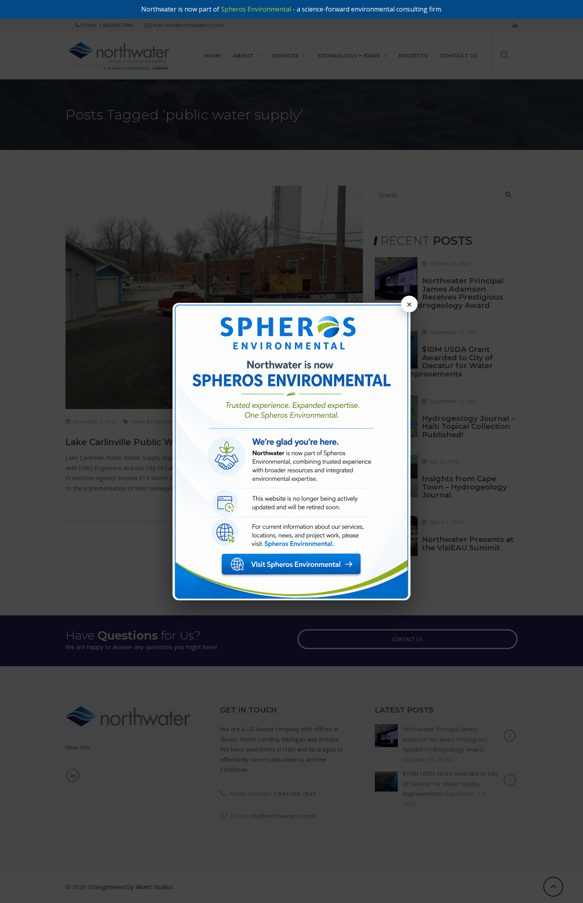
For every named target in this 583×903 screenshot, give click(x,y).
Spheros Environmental (256, 9)
